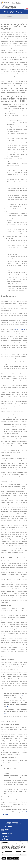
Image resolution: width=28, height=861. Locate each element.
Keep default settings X (22, 841)
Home (3, 16)
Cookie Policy (18, 851)
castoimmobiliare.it (20, 329)
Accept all (4, 858)
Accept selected (16, 858)
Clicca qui (22, 695)
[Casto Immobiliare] (11, 2)
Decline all (9, 858)
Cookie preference (8, 851)
